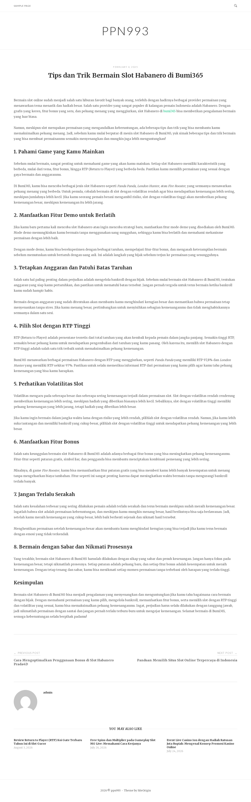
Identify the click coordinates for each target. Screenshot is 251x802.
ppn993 (125, 31)
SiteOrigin (144, 790)
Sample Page (22, 5)
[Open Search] (235, 6)
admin (47, 692)
